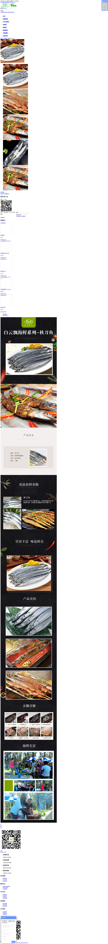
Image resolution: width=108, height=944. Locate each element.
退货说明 (5, 904)
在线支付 (5, 895)
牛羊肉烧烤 (6, 21)
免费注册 (5, 2)
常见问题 (5, 881)
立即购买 (18, 216)
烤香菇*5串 (3, 271)
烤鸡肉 (5, 24)
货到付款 (5, 894)
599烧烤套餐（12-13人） (5, 289)
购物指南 (5, 878)
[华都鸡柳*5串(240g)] (6, 251)
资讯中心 (13, 2)
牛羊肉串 (2, 12)
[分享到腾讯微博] (5, 193)
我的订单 (9, 2)
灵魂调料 (5, 33)
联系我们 (5, 912)
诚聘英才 (5, 914)
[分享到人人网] (6, 193)
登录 (1, 2)
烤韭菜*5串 (3, 307)
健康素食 (5, 30)
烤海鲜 (5, 27)
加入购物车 (23, 216)
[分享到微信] (8, 193)
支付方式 (5, 879)
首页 (4, 16)
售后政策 (5, 903)
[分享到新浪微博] (3, 193)
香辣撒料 (2, 235)
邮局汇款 (5, 896)
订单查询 (5, 889)
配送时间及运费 (6, 886)
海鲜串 (9, 12)
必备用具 (5, 35)
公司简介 (5, 911)
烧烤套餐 (5, 19)
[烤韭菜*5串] (6, 305)
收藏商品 (2, 192)
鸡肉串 (6, 12)
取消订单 (5, 906)
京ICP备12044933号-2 (23, 942)
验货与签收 (5, 887)
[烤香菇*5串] (6, 269)
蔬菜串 (12, 12)
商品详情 (5, 314)
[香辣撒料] (6, 233)
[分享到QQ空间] (2, 193)
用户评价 (5, 315)
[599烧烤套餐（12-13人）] (6, 287)
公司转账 (5, 898)
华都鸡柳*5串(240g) (4, 253)
